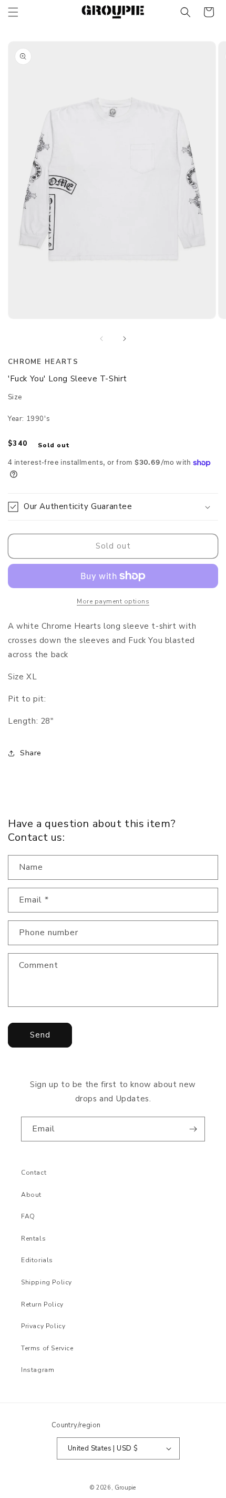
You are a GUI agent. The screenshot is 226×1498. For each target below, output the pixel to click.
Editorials (37, 1260)
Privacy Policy (43, 1326)
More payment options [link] (113, 601)
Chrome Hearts (43, 362)
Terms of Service (47, 1348)
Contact (33, 1172)
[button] (13, 12)
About (31, 1194)
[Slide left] (101, 338)
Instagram (37, 1370)
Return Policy (42, 1304)
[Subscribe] (192, 1129)
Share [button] (31, 753)
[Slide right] (124, 338)
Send (40, 1035)
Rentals (33, 1238)
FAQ (28, 1216)
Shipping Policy (46, 1282)
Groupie (125, 1488)
